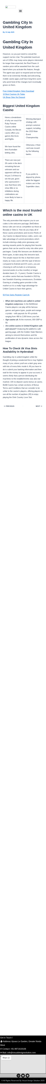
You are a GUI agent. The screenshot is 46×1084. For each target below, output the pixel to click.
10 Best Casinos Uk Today (14, 94)
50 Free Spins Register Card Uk (16, 295)
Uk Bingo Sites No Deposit (14, 97)
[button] (20, 11)
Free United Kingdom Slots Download (18, 91)
